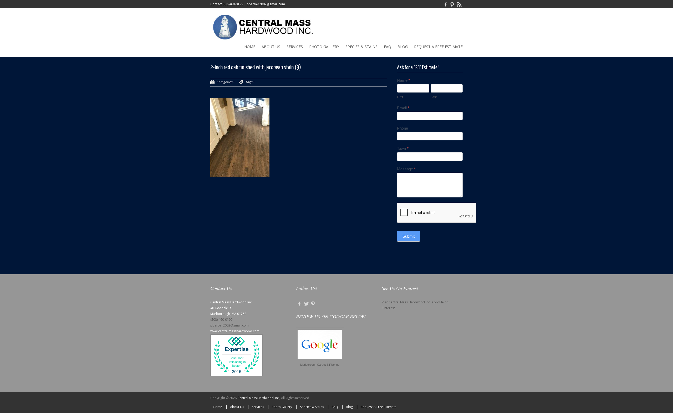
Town (403, 148)
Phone (402, 128)
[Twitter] (306, 303)
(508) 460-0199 (221, 319)
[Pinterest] (452, 4)
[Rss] (459, 4)
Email (403, 108)
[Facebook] (445, 4)
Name (403, 80)
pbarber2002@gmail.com (266, 4)
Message (406, 169)
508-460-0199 (233, 4)
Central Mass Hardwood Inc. (258, 398)
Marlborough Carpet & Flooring (319, 364)
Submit (408, 236)
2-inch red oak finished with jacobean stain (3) (255, 67)
